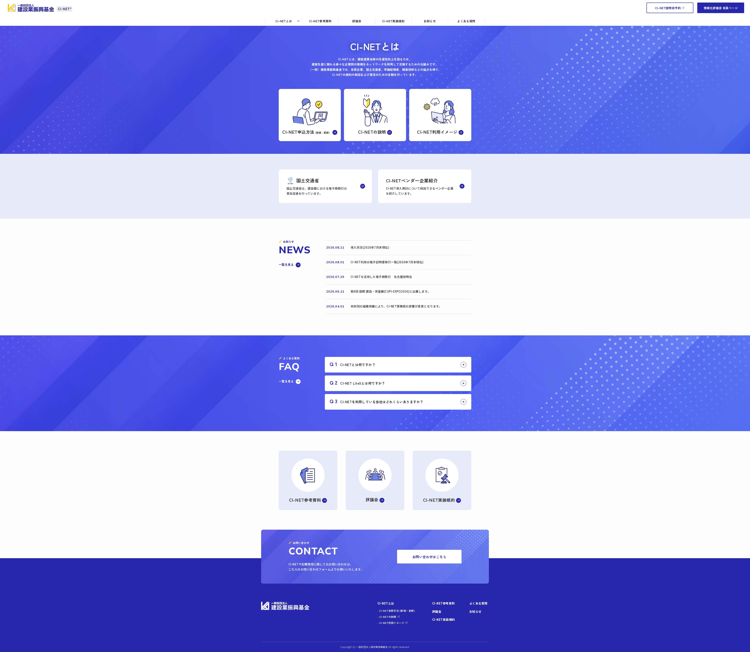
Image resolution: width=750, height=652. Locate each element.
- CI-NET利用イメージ (391, 623)
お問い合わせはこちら (429, 556)
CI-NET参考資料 (320, 21)
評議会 (356, 21)
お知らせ (430, 21)
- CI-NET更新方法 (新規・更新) (396, 611)
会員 (721, 8)
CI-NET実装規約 (393, 21)
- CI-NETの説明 (387, 617)
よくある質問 (466, 21)
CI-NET (668, 8)
